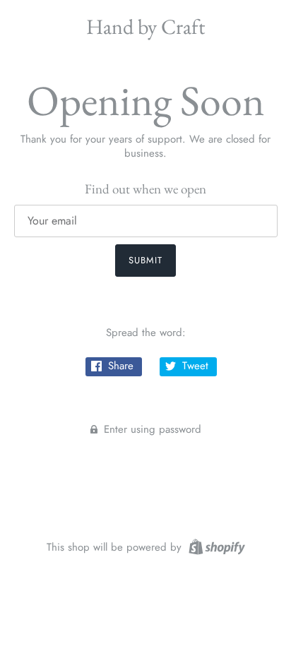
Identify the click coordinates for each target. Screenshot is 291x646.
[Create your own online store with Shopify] (215, 546)
